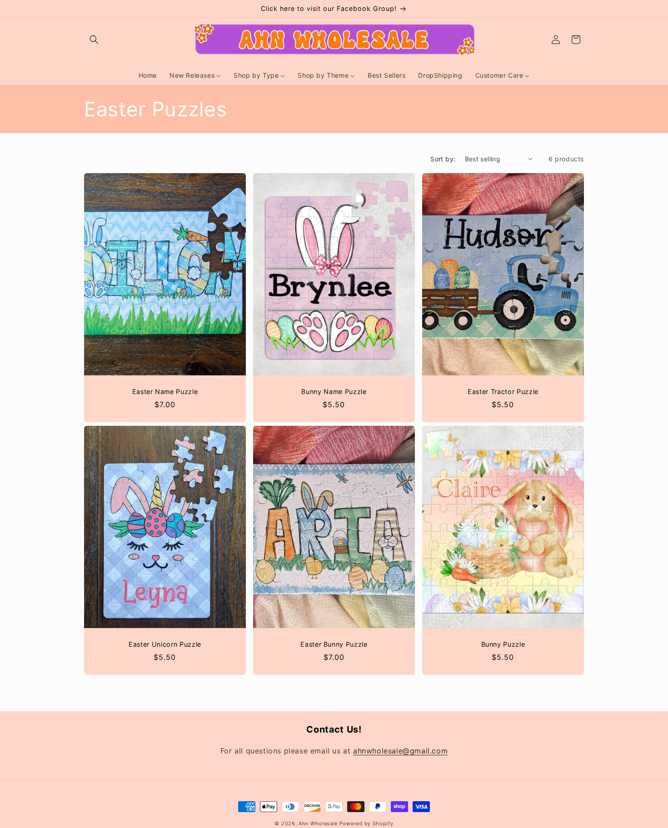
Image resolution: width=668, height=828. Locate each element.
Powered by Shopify (366, 823)
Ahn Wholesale (318, 823)
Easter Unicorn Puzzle (165, 644)
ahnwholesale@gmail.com (400, 750)
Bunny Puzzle (503, 644)
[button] (94, 40)
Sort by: (442, 159)
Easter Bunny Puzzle (334, 644)
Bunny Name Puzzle (333, 391)
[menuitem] (147, 75)
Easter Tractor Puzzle (503, 391)
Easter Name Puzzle (165, 391)
